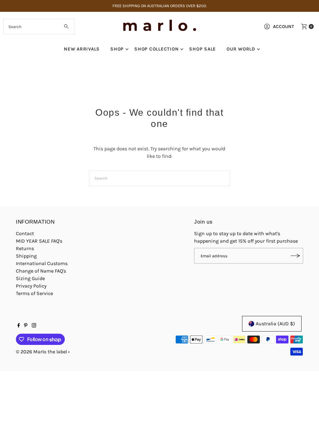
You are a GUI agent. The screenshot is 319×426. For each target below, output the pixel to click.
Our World (240, 49)
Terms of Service (34, 293)
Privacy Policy (31, 286)
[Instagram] (34, 326)
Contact (25, 233)
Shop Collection (156, 49)
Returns (25, 248)
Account (283, 26)
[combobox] (38, 26)
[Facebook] (18, 326)
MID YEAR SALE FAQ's (39, 241)
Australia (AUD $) (275, 324)
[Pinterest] (25, 326)
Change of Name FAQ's (41, 271)
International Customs (42, 263)
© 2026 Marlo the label (41, 352)
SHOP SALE (202, 49)
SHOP (117, 49)
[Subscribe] (295, 256)
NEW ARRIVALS (82, 49)
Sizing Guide (30, 278)
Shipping (26, 256)
